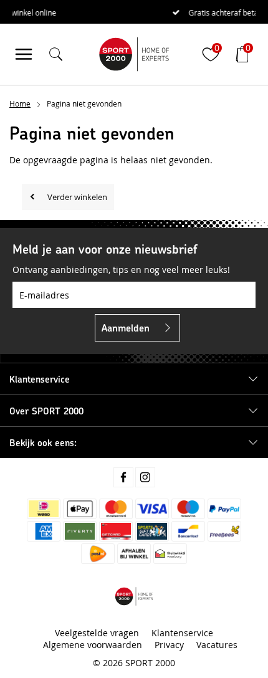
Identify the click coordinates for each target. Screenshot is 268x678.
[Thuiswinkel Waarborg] (170, 553)
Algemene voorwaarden (92, 645)
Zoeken (236, 89)
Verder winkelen (77, 197)
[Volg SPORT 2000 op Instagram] (145, 477)
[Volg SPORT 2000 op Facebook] (123, 477)
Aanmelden (126, 327)
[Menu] (23, 54)
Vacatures (216, 645)
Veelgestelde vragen (97, 633)
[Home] (134, 54)
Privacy (169, 645)
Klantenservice (182, 633)
